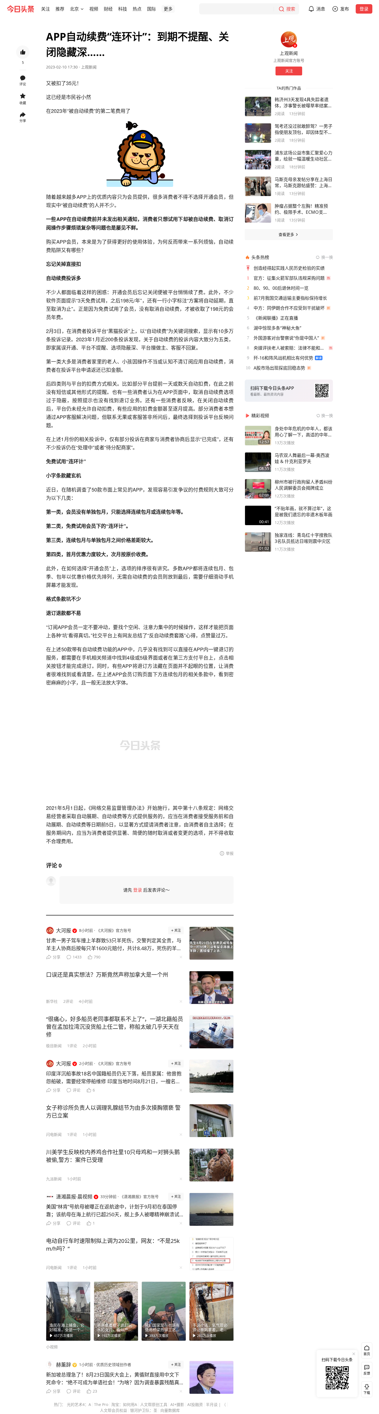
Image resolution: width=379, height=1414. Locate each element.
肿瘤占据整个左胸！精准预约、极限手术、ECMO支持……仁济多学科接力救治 (301, 209)
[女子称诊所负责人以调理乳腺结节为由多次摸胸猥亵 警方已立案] (211, 1120)
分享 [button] (22, 120)
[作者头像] (289, 39)
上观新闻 (89, 67)
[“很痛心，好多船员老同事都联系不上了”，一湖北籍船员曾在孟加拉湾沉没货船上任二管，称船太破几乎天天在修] (211, 1032)
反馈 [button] (366, 1373)
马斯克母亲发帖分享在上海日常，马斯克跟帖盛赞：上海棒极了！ (303, 182)
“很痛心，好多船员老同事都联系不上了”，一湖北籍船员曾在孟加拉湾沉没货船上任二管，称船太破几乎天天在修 (114, 1026)
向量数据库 (170, 1410)
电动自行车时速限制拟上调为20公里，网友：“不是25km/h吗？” (113, 1244)
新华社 (52, 1001)
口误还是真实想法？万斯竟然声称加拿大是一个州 (107, 974)
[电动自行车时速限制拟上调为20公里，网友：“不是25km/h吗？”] (211, 1253)
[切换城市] (82, 9)
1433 (77, 957)
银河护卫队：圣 (143, 1410)
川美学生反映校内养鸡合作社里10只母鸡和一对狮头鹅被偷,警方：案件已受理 (113, 1156)
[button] (45, 9)
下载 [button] (365, 1388)
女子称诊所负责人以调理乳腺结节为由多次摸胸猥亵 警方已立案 (113, 1111)
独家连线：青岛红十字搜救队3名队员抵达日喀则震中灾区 (303, 538)
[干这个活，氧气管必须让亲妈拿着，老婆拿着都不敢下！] (211, 1311)
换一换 (327, 257)
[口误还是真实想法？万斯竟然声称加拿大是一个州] (211, 987)
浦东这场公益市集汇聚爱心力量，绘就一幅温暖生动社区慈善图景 (303, 156)
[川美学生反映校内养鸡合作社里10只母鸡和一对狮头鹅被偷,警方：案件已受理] (211, 1165)
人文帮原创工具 (153, 1404)
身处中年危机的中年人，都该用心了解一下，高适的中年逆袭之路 (303, 432)
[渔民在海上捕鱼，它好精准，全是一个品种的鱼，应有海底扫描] (68, 1311)
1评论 (72, 1045)
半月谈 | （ (216, 1404)
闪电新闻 (54, 1134)
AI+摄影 (177, 1404)
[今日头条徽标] (20, 9)
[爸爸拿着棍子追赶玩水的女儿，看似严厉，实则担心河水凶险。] (116, 1311)
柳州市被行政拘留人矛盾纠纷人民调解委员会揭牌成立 (303, 485)
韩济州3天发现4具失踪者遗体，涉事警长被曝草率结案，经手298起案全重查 (303, 102)
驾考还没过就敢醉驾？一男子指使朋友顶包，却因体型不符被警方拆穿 (303, 129)
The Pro (101, 1404)
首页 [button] (366, 1354)
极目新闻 (54, 1045)
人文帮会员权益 (113, 1410)
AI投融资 (195, 1404)
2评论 (68, 1001)
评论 (76, 1090)
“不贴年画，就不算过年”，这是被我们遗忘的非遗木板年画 (303, 511)
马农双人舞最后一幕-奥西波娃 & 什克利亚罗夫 (302, 458)
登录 (364, 9)
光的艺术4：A (79, 1404)
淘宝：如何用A (124, 1404)
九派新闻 (54, 1178)
